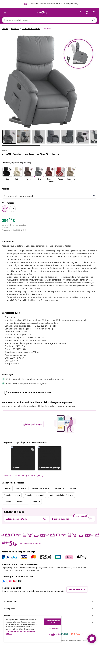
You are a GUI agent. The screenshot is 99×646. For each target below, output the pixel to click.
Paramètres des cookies (54, 635)
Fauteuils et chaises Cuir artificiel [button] (62, 495)
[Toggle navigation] (5, 13)
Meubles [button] (7, 488)
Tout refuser (54, 628)
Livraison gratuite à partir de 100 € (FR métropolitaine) (53, 3)
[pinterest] (14, 581)
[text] (8, 220)
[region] (32, 629)
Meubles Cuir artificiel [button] (41, 488)
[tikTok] (19, 581)
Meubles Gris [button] (21, 488)
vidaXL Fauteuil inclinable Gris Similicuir (31, 154)
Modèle (5, 188)
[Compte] (80, 12)
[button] (7, 175)
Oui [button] (12, 208)
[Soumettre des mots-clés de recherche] (93, 20)
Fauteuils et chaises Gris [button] (34, 495)
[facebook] (4, 581)
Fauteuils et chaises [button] (12, 495)
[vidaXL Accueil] (42, 12)
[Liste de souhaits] (87, 12)
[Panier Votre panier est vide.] (94, 12)
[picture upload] (64, 424)
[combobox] (49, 20)
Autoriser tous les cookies (54, 621)
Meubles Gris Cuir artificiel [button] (65, 488)
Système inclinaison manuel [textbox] (18, 195)
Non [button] (5, 208)
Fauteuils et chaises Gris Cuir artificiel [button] (16, 502)
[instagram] (9, 581)
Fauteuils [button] (36, 502)
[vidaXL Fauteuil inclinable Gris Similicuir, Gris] (49, 81)
